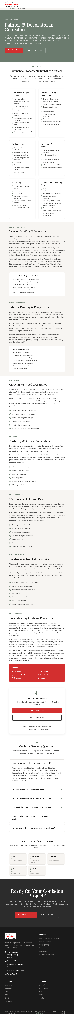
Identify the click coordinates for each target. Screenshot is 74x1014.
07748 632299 (12, 961)
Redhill (7, 998)
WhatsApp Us (12, 974)
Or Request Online (37, 718)
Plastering (43, 951)
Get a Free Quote (14, 50)
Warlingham (9, 1001)
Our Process (44, 988)
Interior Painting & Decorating (50, 938)
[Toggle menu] (67, 4)
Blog (41, 995)
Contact (42, 998)
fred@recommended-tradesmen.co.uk (15, 965)
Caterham (8, 985)
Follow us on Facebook (16, 970)
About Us (42, 985)
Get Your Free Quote (25, 915)
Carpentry (43, 948)
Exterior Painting (45, 941)
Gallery (42, 991)
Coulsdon (8, 988)
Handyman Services (46, 954)
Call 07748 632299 (35, 50)
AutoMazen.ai (39, 1013)
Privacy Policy (55, 1012)
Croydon (8, 991)
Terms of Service (64, 1012)
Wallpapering (44, 945)
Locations (12, 8)
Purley (7, 995)
